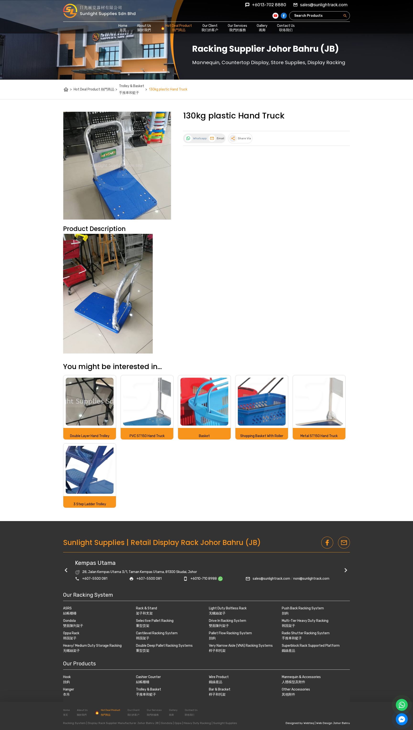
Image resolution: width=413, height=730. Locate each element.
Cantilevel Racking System (157, 633)
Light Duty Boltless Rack (228, 608)
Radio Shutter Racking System (306, 633)
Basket (204, 436)
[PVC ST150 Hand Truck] (147, 402)
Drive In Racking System (227, 621)
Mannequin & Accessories (301, 677)
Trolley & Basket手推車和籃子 (133, 89)
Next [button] (346, 571)
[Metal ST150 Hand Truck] (319, 402)
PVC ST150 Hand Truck (147, 436)
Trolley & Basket (148, 689)
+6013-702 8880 (269, 4)
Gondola (69, 621)
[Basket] (204, 402)
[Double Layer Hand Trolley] (90, 402)
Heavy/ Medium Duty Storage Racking (92, 646)
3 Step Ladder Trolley (89, 504)
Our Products (79, 663)
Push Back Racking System (303, 608)
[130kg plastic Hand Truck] (117, 165)
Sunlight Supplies (94, 542)
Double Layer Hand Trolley (89, 436)
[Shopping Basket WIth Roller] (262, 402)
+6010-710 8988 (203, 579)
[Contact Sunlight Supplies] (222, 578)
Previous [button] (66, 571)
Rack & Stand (146, 608)
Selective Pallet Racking (155, 621)
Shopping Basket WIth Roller (261, 436)
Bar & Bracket (219, 689)
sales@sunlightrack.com (271, 579)
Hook (67, 677)
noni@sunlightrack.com (311, 579)
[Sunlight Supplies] (99, 11)
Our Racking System (88, 595)
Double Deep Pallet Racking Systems (164, 646)
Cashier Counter (148, 677)
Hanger (68, 689)
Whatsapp (199, 138)
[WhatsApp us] (402, 705)
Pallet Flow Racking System (230, 633)
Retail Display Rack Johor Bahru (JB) (196, 542)
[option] (206, 571)
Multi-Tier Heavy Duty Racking (305, 621)
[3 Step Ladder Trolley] (90, 470)
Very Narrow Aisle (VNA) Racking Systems (241, 646)
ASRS (67, 608)
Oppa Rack (71, 633)
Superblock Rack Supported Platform (311, 646)
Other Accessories (296, 689)
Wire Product (219, 677)
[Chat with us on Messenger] (402, 719)
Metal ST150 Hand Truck (319, 436)
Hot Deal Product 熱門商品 (95, 89)
